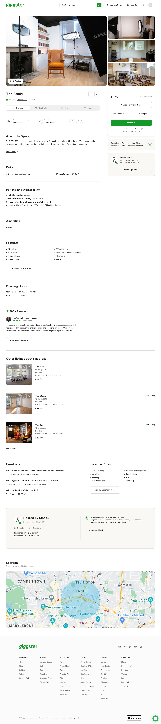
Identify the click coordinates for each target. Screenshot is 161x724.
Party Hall (125, 682)
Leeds (103, 686)
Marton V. (17, 318)
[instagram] (125, 646)
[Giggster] (15, 5)
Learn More (121, 522)
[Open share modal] (24, 367)
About (21, 662)
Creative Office (86, 666)
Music (123, 662)
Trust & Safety (45, 682)
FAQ (41, 666)
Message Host (131, 169)
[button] (155, 718)
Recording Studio (87, 686)
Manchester (105, 666)
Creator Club (24, 678)
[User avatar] (150, 5)
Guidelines (44, 674)
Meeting (63, 682)
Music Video (65, 690)
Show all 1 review (19, 340)
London (104, 662)
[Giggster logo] (28, 646)
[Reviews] (141, 646)
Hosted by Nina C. (127, 157)
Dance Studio (85, 682)
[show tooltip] (142, 129)
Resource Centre (46, 678)
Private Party (65, 686)
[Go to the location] (19, 374)
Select (21, 674)
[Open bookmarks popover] (97, 94)
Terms (54, 718)
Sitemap (72, 718)
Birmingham (105, 670)
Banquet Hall (126, 666)
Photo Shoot (65, 666)
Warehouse (85, 690)
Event (62, 670)
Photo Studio (85, 662)
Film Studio (84, 674)
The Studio (40, 396)
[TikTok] (130, 646)
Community (44, 670)
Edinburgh (105, 678)
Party (62, 662)
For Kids (83, 670)
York (103, 694)
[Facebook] (119, 646)
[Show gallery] (56, 51)
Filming (63, 678)
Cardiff (103, 674)
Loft (123, 678)
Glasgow (104, 682)
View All (63, 694)
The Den (39, 425)
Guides (22, 670)
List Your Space (133, 5)
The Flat (39, 366)
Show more (11, 151)
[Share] (91, 94)
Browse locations (114, 5)
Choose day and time (131, 105)
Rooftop (124, 670)
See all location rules (105, 490)
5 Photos (17, 81)
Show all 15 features (20, 268)
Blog (21, 666)
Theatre (124, 674)
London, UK (22, 99)
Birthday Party (65, 674)
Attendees (118, 113)
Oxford (104, 690)
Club (82, 678)
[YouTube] (135, 646)
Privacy (63, 718)
